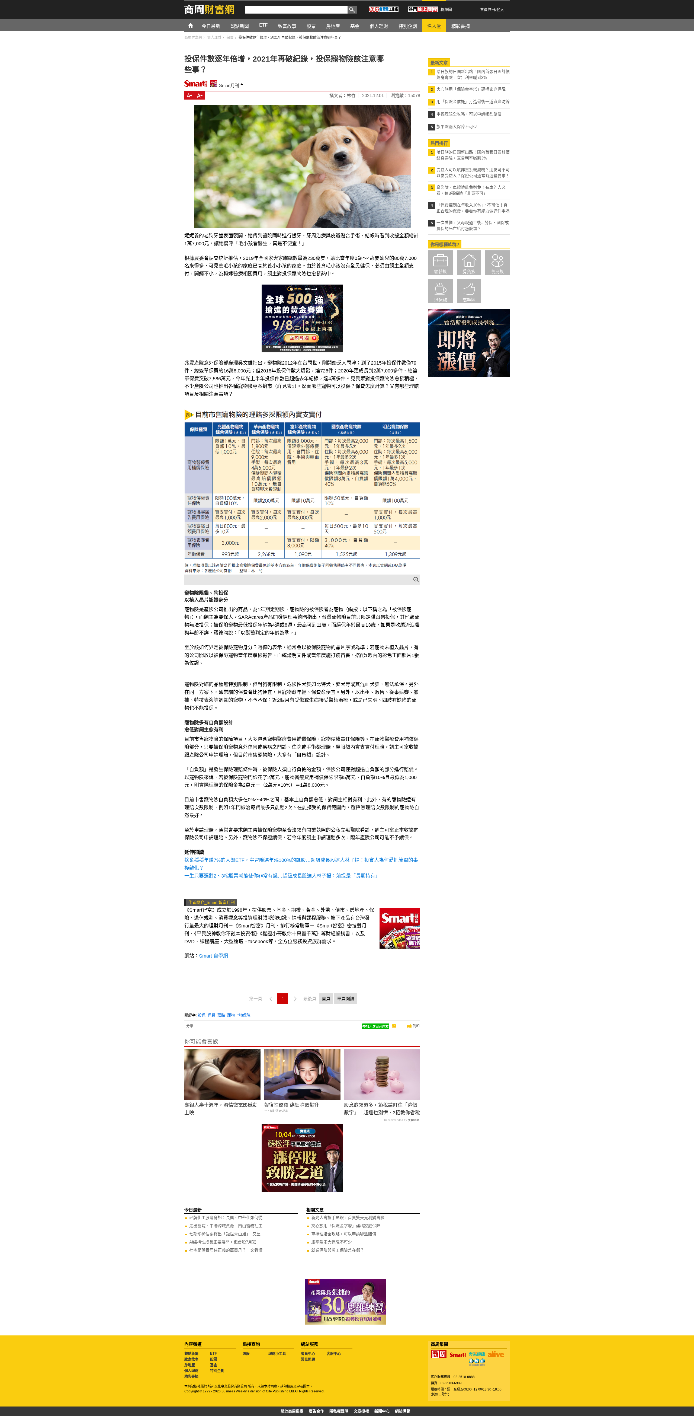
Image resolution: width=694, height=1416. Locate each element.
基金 (213, 1365)
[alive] (496, 1354)
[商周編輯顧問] (477, 1362)
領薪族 (440, 271)
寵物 (231, 1015)
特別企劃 (217, 1371)
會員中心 (308, 1353)
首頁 (195, 25)
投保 (201, 1015)
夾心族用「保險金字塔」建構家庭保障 (345, 1225)
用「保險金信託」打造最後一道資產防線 (473, 101)
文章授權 (361, 1411)
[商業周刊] (439, 1354)
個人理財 (191, 1371)
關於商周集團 (292, 1411)
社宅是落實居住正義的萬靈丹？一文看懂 (225, 1250)
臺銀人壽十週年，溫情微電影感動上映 (221, 1109)
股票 (213, 1359)
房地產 (189, 1365)
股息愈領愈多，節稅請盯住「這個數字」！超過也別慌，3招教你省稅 (382, 1109)
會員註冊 (487, 9)
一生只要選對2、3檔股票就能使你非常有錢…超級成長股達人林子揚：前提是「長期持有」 (282, 876)
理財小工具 (277, 1353)
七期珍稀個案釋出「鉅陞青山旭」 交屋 (225, 1234)
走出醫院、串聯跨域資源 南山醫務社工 (225, 1225)
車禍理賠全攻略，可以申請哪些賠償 (343, 1234)
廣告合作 (316, 1411)
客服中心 (334, 1353)
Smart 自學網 (213, 956)
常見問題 (308, 1359)
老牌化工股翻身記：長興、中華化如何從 (225, 1217)
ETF (213, 1353)
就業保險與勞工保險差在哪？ (337, 1250)
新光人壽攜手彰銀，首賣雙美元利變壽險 (347, 1217)
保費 (211, 1015)
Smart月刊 (229, 85)
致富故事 (191, 1359)
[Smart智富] (458, 1355)
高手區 (468, 300)
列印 (416, 1026)
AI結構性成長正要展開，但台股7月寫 (222, 1242)
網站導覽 (402, 1411)
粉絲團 (446, 9)
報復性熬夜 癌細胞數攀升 (291, 1105)
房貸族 (468, 271)
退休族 (440, 300)
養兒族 (497, 271)
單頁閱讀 (345, 998)
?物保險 (243, 1015)
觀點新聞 (191, 1353)
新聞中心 (382, 1411)
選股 (246, 1353)
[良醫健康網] (477, 1354)
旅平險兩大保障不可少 (331, 1242)
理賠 (221, 1015)
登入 (500, 9)
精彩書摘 (191, 1376)
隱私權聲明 (338, 1411)
